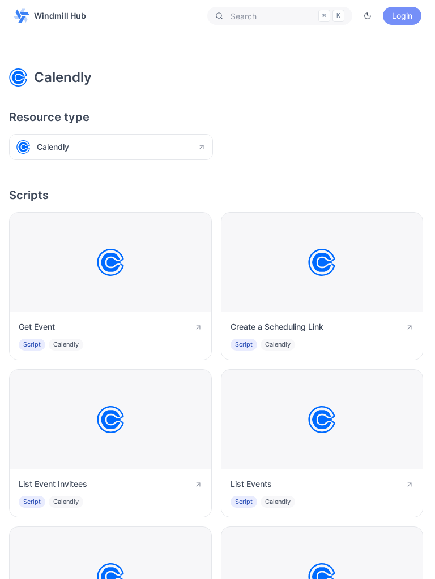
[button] (279, 16)
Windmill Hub (60, 15)
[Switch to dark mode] (367, 16)
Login (402, 15)
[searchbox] (279, 16)
